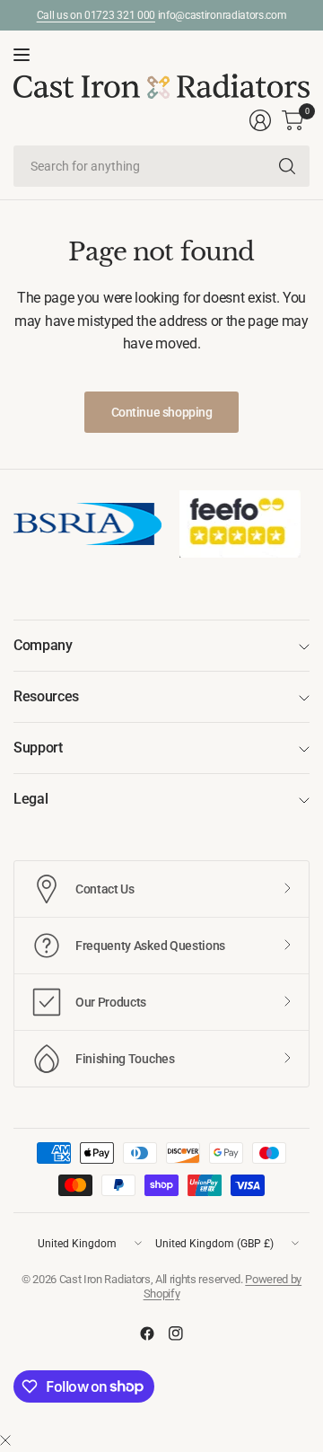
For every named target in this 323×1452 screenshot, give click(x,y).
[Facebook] (147, 1333)
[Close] (5, 1441)
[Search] (287, 166)
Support (38, 747)
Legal (30, 798)
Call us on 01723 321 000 (96, 15)
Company (43, 645)
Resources (46, 696)
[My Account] (260, 120)
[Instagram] (176, 1333)
